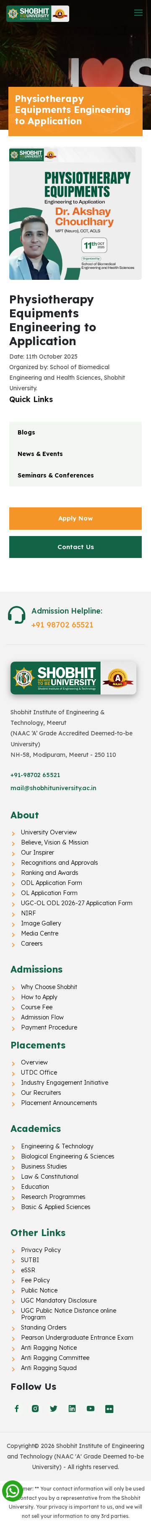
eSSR (28, 1270)
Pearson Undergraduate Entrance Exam (77, 1337)
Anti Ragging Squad (49, 1368)
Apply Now (75, 518)
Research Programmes (53, 1196)
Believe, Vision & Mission (55, 842)
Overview (34, 1062)
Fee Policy (35, 1280)
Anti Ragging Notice (49, 1347)
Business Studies (44, 1166)
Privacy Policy (41, 1250)
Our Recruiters (41, 1092)
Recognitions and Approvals (59, 862)
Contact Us (75, 547)
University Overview (49, 832)
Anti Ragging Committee (55, 1357)
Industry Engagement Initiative (64, 1082)
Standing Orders (44, 1327)
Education (35, 1186)
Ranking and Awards (49, 872)
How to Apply (39, 997)
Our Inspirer (37, 852)
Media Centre (39, 933)
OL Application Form (49, 893)
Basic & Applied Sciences (56, 1207)
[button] (138, 13)
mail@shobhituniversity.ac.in (53, 788)
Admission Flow (42, 1017)
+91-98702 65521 (35, 775)
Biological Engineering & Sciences (68, 1156)
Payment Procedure (49, 1027)
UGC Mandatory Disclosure (58, 1300)
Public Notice (39, 1290)
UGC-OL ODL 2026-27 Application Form (77, 903)
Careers (32, 943)
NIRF (28, 913)
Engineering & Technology (57, 1146)
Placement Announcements (59, 1102)
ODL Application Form (51, 882)
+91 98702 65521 (62, 625)
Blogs (26, 432)
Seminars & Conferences (56, 475)
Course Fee (36, 1007)
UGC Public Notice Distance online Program (68, 1314)
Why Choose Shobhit (49, 987)
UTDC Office (39, 1072)
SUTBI (30, 1260)
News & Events (40, 454)
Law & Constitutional (49, 1176)
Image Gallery (41, 923)
